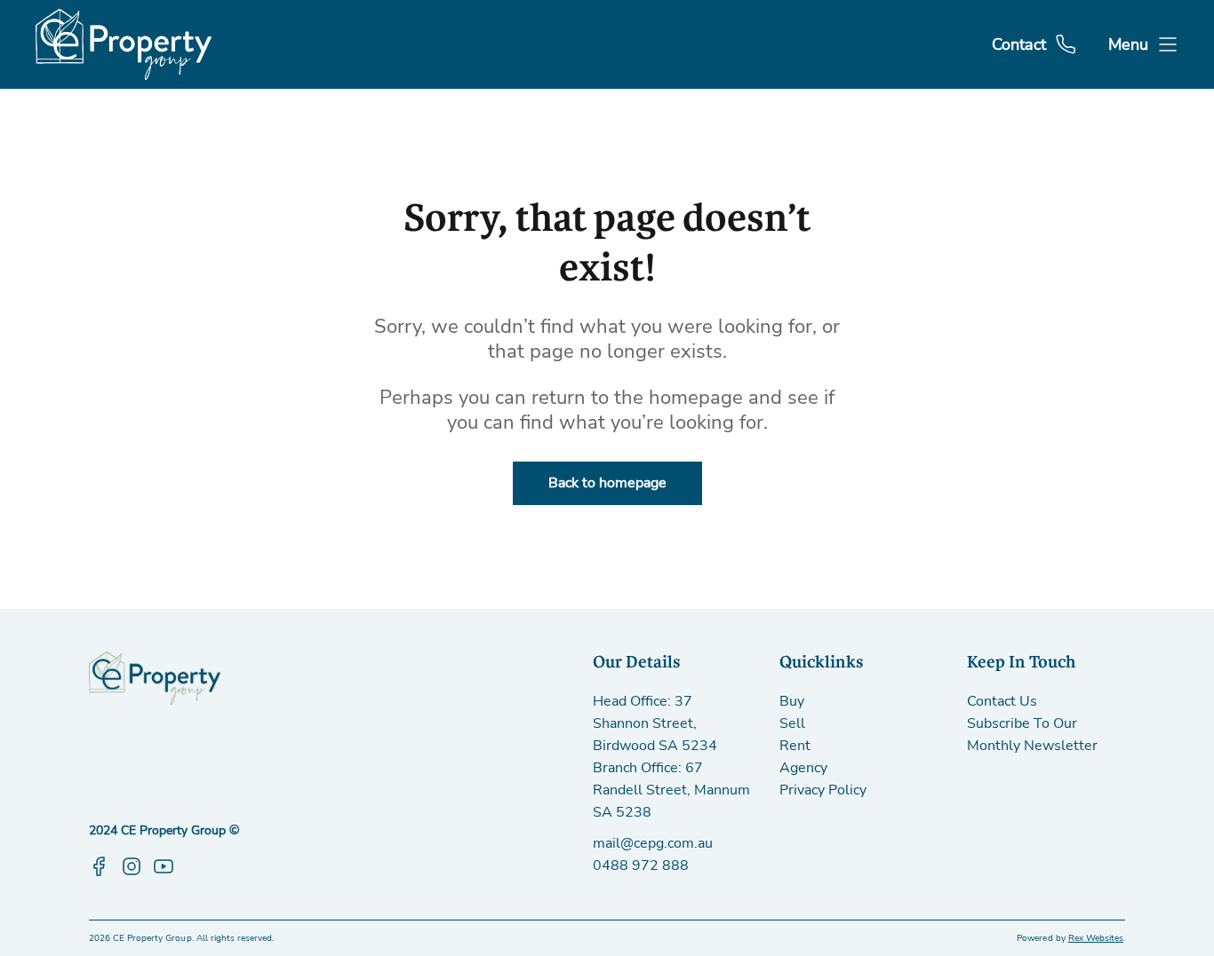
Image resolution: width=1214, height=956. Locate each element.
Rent (795, 745)
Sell (792, 723)
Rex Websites (1095, 938)
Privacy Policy (823, 790)
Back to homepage (607, 483)
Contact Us (1002, 701)
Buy (791, 701)
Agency (803, 768)
